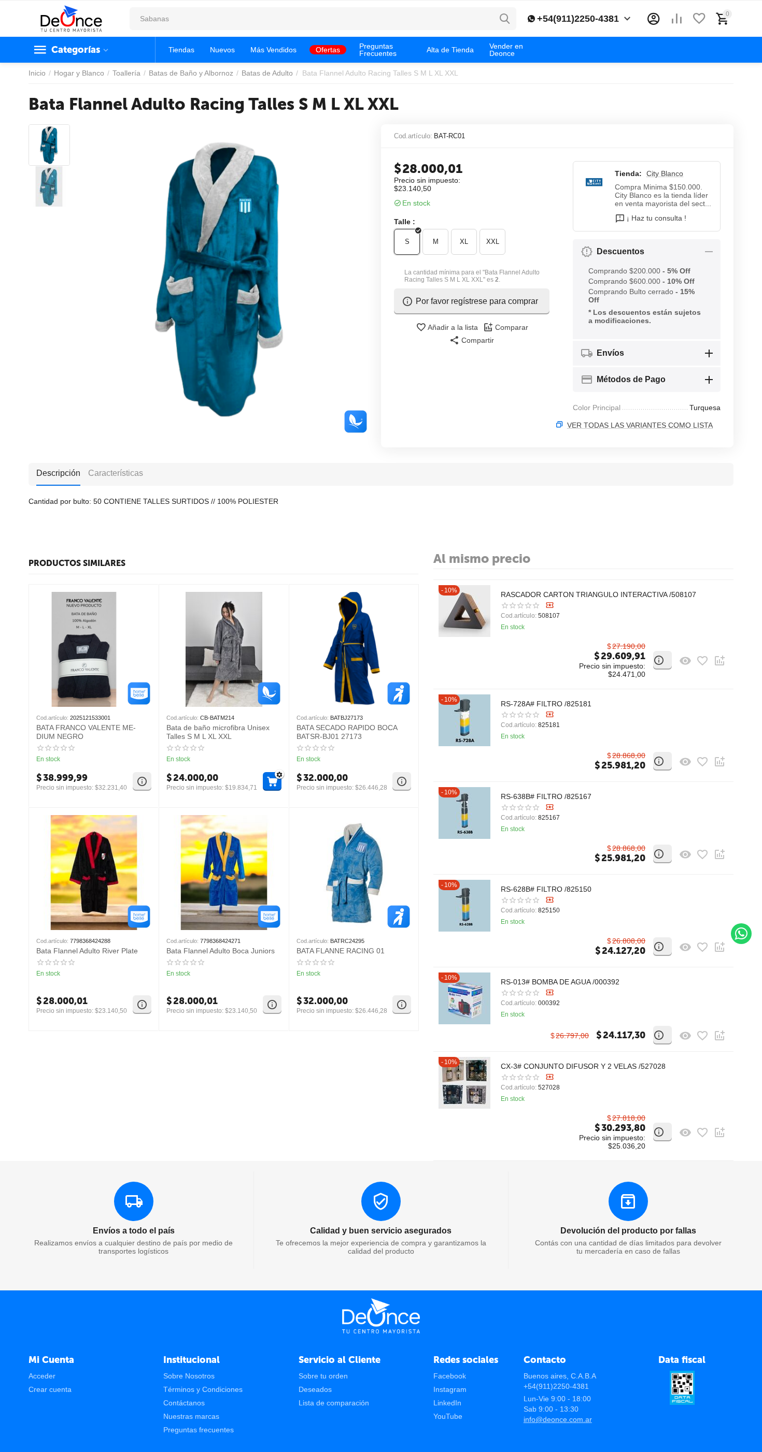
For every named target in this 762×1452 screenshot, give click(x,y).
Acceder (42, 1376)
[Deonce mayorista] (71, 18)
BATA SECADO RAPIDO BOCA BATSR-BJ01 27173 (347, 731)
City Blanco (664, 173)
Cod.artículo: (413, 136)
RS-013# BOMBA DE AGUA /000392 (560, 982)
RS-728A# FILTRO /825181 (546, 704)
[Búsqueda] (504, 18)
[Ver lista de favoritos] (699, 18)
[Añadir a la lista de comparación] (719, 660)
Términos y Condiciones (203, 1389)
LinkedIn (447, 1403)
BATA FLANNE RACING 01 (341, 951)
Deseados (315, 1389)
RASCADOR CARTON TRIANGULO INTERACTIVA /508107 (598, 594)
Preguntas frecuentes (198, 1430)
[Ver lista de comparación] (676, 18)
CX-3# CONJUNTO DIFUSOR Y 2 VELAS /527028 (583, 1066)
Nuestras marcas (191, 1416)
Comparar (511, 327)
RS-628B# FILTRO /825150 (546, 889)
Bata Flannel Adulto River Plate (87, 951)
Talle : (404, 221)
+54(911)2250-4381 (578, 18)
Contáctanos (184, 1403)
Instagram (450, 1389)
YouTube (447, 1416)
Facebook (449, 1376)
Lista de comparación (334, 1403)
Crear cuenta (50, 1389)
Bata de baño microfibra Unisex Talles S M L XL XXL (218, 731)
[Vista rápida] (685, 660)
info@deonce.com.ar (558, 1419)
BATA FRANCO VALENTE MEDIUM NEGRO (86, 731)
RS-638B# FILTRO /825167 (546, 796)
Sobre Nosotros (189, 1376)
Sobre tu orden (323, 1376)
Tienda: (628, 173)
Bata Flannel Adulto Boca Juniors (220, 951)
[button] (471, 340)
